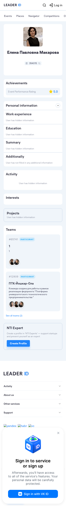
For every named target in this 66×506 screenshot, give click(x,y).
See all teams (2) (14, 315)
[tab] (33, 386)
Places (20, 16)
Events (8, 16)
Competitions (51, 16)
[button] (33, 386)
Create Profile (18, 343)
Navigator (33, 16)
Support (8, 412)
